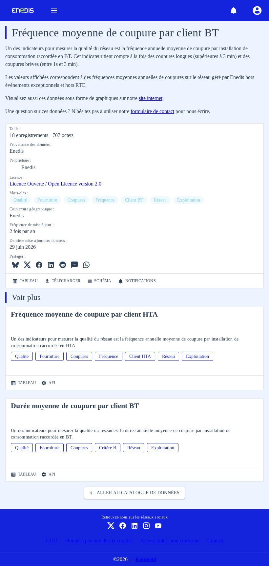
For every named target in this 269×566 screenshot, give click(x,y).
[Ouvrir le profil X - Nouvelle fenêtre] (111, 526)
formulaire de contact (152, 111)
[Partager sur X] (27, 265)
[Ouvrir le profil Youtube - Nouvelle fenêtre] (158, 526)
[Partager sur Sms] (74, 265)
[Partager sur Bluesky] (15, 265)
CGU (51, 540)
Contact (215, 540)
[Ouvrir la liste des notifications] (233, 10)
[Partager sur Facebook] (39, 265)
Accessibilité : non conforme (169, 540)
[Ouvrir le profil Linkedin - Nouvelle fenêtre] (134, 526)
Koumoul (145, 559)
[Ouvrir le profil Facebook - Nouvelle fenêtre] (123, 526)
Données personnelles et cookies (99, 540)
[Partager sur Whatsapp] (86, 265)
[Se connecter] (257, 10)
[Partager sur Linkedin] (51, 265)
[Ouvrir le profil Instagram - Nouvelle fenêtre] (146, 526)
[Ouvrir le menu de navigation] (54, 10)
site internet (150, 98)
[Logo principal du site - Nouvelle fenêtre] (20, 10)
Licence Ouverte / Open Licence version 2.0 (55, 183)
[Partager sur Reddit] (63, 265)
